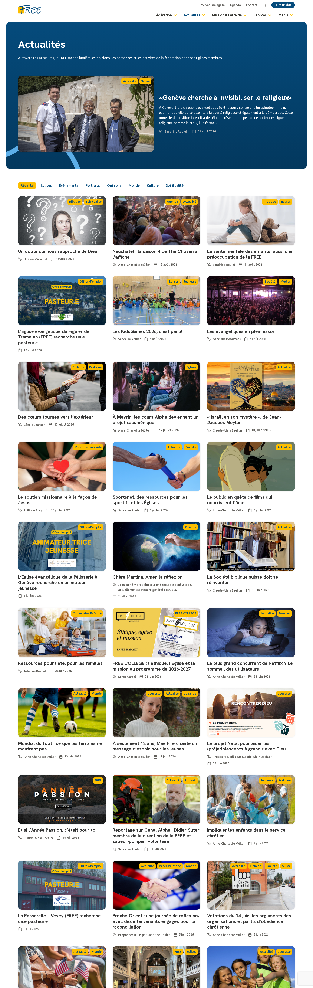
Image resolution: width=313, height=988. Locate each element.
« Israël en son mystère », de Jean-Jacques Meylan (244, 420)
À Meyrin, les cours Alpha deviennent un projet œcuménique (155, 420)
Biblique (75, 201)
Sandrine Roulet (176, 131)
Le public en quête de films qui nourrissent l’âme (239, 500)
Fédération (163, 15)
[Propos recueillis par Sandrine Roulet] (114, 934)
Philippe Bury (33, 510)
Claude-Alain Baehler (228, 430)
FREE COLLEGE (185, 613)
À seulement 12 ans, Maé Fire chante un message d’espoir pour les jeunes (155, 746)
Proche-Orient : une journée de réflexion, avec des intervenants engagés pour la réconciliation (156, 921)
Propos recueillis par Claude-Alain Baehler (242, 757)
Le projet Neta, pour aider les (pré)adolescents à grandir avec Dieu (246, 746)
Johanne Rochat (35, 671)
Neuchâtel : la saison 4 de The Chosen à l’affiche (155, 254)
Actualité (129, 81)
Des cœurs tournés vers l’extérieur (55, 417)
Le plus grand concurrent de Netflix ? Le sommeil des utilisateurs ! (250, 666)
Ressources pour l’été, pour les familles (60, 663)
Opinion (190, 527)
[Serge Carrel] (114, 676)
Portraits (93, 185)
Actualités (192, 15)
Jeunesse (190, 281)
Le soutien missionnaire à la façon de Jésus (57, 500)
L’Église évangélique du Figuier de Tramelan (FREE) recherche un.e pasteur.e (53, 337)
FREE (98, 780)
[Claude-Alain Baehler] (209, 430)
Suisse (145, 81)
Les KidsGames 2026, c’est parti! (147, 331)
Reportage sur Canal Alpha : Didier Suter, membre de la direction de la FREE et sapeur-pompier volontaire (156, 835)
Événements (68, 185)
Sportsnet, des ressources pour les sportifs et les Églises (150, 500)
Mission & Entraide (227, 15)
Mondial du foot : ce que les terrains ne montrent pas (60, 746)
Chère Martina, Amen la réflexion (148, 577)
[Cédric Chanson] (20, 424)
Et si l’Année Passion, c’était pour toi (57, 830)
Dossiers (285, 613)
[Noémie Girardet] (20, 258)
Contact (251, 5)
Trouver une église (212, 5)
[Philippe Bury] (20, 509)
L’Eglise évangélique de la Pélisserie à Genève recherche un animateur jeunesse (58, 582)
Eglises (46, 185)
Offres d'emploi (91, 281)
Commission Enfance (87, 613)
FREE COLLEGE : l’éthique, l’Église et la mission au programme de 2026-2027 (154, 666)
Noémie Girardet (35, 259)
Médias (285, 281)
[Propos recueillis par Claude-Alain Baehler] (209, 756)
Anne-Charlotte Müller (134, 264)
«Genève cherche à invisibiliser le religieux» (225, 97)
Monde (134, 185)
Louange (190, 693)
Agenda (235, 5)
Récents (27, 185)
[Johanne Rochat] (20, 670)
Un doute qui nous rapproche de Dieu (57, 251)
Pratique (270, 201)
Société (270, 281)
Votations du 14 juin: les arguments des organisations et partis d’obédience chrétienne (249, 921)
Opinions (114, 185)
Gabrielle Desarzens (227, 339)
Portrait (190, 780)
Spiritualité (175, 185)
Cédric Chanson (34, 424)
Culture (153, 185)
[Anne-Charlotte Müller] (114, 264)
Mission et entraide (88, 447)
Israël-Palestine (170, 866)
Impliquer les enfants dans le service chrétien (246, 833)
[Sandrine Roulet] (161, 131)
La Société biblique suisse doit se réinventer (242, 580)
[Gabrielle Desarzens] (209, 338)
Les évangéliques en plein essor (241, 331)
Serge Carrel (127, 676)
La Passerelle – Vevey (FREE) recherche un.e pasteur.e (59, 918)
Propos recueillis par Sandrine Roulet (144, 935)
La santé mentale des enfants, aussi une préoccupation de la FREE (250, 254)
